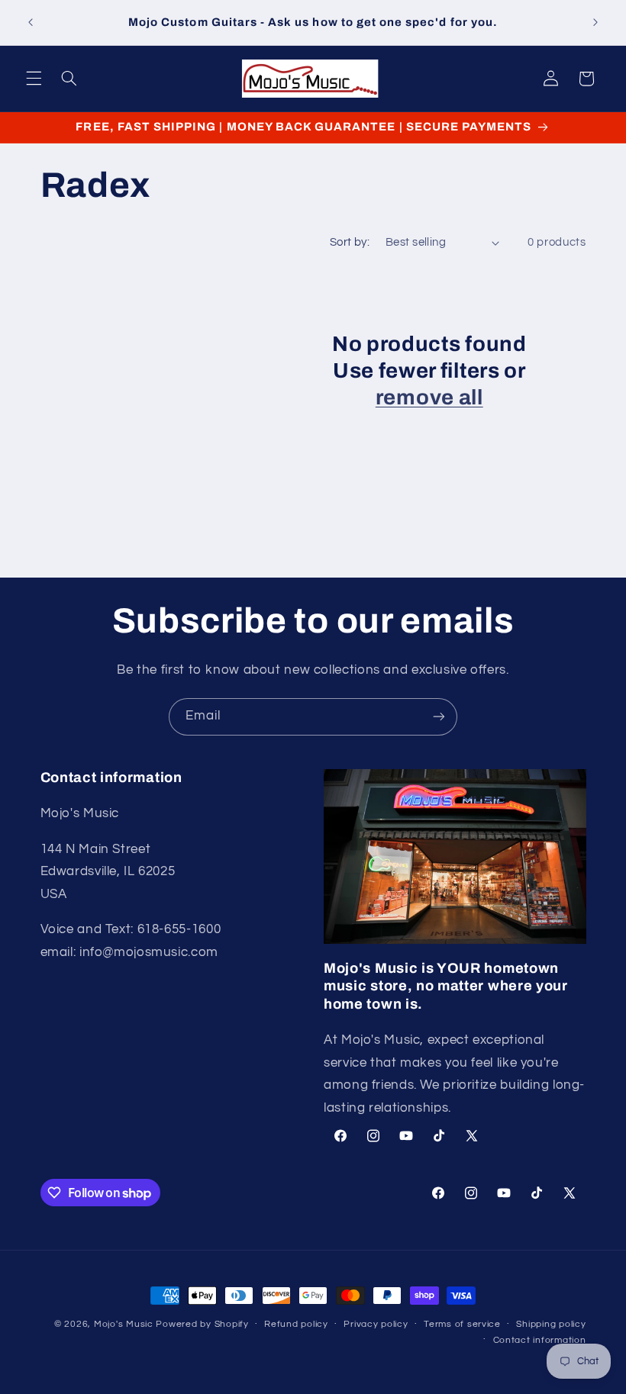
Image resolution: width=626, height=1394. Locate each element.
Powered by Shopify (202, 1324)
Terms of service (462, 1324)
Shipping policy (551, 1324)
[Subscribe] (439, 717)
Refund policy (296, 1324)
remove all (429, 397)
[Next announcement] (595, 23)
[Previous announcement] (30, 23)
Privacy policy (376, 1324)
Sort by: (349, 242)
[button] (33, 78)
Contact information (539, 1340)
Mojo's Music (123, 1324)
